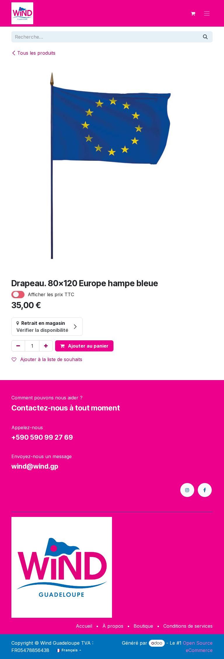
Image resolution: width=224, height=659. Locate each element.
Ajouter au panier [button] (87, 346)
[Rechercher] (205, 36)
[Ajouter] (46, 345)
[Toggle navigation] (207, 13)
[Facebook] (205, 490)
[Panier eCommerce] (193, 13)
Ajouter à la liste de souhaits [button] (50, 359)
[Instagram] (187, 490)
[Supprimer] (18, 345)
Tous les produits (36, 53)
